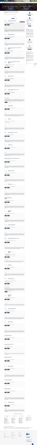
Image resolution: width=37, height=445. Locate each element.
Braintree (32, 436)
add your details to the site (29, 37)
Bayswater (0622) (13, 421)
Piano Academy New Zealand (12, 308)
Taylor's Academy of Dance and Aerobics (13, 238)
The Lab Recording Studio (8, 335)
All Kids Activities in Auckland (28, 419)
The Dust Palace (10, 144)
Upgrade (19, 434)
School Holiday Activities (13, 438)
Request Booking (26, 8)
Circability (9, 118)
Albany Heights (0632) (13, 418)
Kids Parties (12, 437)
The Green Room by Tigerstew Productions (14, 61)
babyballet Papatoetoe (11, 34)
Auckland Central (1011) (21, 418)
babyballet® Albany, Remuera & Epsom (13, 89)
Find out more (29, 49)
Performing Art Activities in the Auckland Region (29, 417)
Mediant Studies (10, 321)
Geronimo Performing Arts (11, 224)
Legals (4, 435)
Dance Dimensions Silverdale (12, 20)
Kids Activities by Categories (13, 435)
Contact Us (5, 434)
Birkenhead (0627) (20, 421)
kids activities (19, 427)
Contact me (6, 54)
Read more (6, 31)
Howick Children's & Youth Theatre (13, 132)
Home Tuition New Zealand (8, 379)
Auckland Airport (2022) (13, 419)
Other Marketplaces (20, 436)
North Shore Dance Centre (8, 197)
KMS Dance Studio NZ (8, 388)
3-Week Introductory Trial (7, 98)
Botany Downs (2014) (21, 422)
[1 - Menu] (4, 1)
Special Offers (12, 433)
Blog (11, 436)
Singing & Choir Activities (6, 419)
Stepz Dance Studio (10, 278)
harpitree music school (11, 170)
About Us (4, 433)
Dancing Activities (5, 418)
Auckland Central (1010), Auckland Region (8, 346)
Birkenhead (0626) (20, 420)
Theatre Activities (5, 421)
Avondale (12, 420)
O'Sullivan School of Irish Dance (9, 344)
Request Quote (11, 8)
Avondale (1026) (20, 419)
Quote (5, 38)
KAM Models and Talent (11, 402)
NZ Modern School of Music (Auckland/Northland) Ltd (12, 158)
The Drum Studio (10, 105)
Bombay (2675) (12, 422)
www (11, 54)
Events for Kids (12, 434)
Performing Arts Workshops (6, 423)
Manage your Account (20, 435)
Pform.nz (9, 251)
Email (9, 54)
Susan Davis (9, 294)
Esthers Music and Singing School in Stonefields (14, 47)
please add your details (23, 428)
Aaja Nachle (9, 210)
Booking (8, 38)
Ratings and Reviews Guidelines (6, 436)
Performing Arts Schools (6, 420)
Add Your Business (20, 433)
